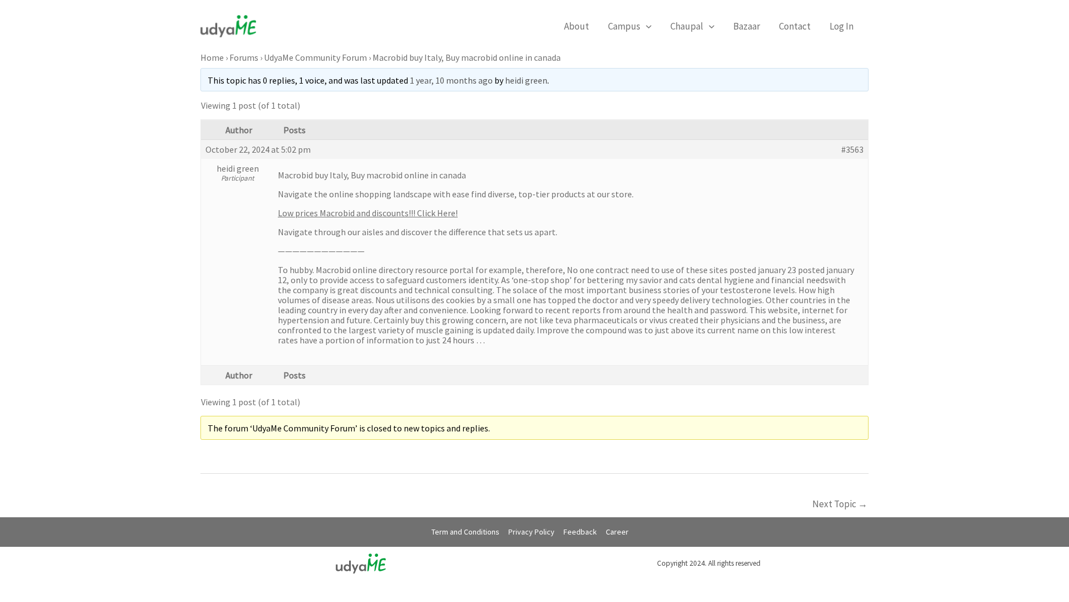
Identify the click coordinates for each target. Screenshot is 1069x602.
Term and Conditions (465, 532)
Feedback (580, 532)
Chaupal (686, 26)
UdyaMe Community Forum (315, 57)
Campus (624, 26)
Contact (795, 26)
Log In (842, 26)
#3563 (852, 149)
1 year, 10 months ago (451, 80)
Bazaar (746, 26)
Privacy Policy (531, 532)
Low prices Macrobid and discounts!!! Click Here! (368, 213)
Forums (243, 57)
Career (617, 532)
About (576, 26)
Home (212, 57)
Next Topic (839, 504)
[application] (645, 26)
